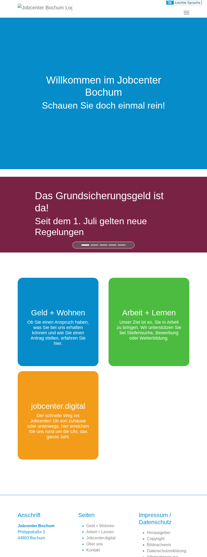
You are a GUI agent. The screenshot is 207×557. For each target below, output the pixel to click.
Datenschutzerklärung (166, 551)
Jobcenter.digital (101, 538)
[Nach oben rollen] (196, 546)
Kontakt (93, 550)
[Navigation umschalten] (186, 12)
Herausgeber (158, 532)
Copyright (155, 539)
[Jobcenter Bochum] (45, 9)
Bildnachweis (159, 545)
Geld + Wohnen (100, 526)
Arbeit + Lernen (100, 532)
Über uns (94, 544)
